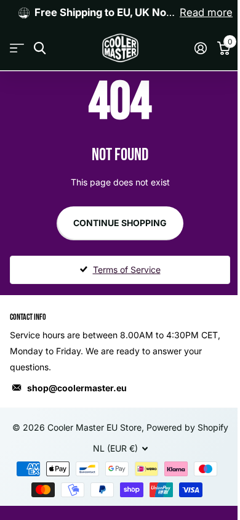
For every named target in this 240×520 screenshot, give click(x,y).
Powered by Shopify (187, 427)
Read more (206, 12)
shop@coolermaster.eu (77, 388)
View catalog (17, 48)
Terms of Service (127, 269)
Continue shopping (120, 222)
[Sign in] (200, 48)
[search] (40, 48)
